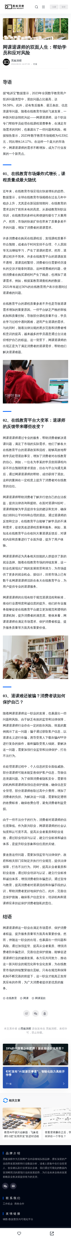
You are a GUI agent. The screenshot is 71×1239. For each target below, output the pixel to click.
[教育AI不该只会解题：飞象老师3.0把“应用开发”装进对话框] (22, 1118)
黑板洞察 (16, 60)
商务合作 (19, 1203)
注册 (54, 7)
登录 (64, 7)
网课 (26, 998)
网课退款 (40, 998)
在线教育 (11, 998)
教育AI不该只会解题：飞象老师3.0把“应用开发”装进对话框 (21, 1134)
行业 (35, 64)
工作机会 (8, 1203)
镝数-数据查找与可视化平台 (18, 1219)
